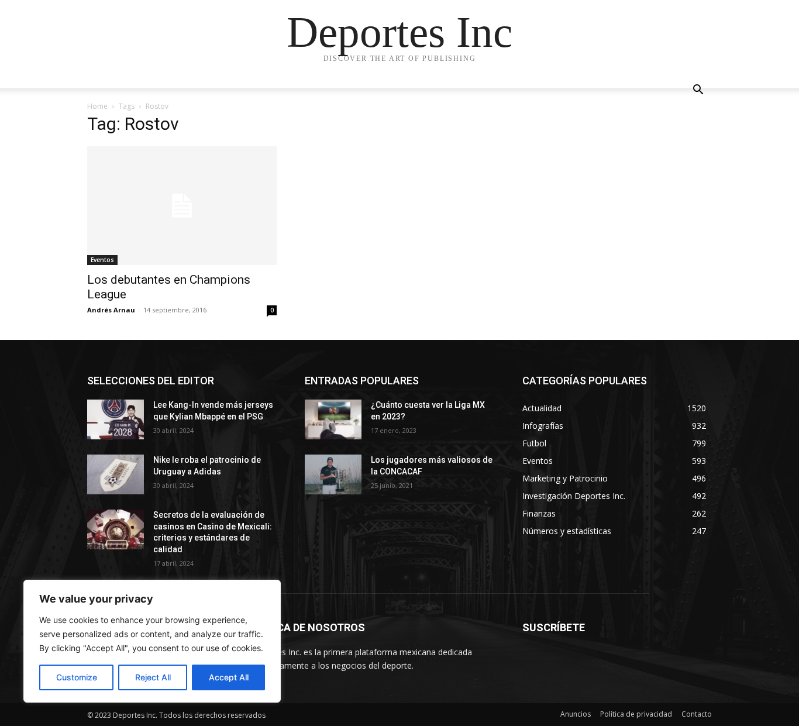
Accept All (229, 677)
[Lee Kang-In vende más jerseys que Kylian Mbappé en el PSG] (115, 419)
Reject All (153, 677)
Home (97, 106)
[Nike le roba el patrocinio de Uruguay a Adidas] (115, 474)
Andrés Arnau (111, 309)
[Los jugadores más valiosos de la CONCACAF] (333, 474)
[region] (152, 641)
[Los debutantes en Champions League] (182, 205)
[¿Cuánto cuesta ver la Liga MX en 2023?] (333, 419)
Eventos (102, 260)
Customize (76, 677)
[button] (698, 91)
